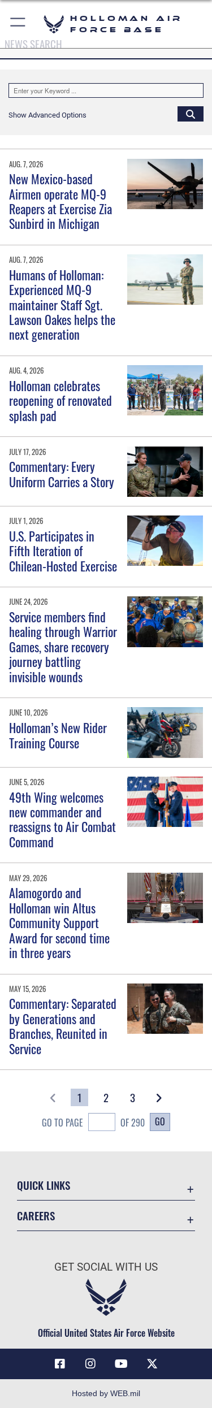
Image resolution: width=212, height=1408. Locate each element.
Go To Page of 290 (93, 1122)
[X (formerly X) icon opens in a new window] (152, 1363)
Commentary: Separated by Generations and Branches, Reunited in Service (62, 1025)
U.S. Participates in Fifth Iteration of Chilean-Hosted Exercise (63, 551)
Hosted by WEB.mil (106, 1393)
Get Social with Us (106, 1266)
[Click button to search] (191, 113)
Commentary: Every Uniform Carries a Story (61, 473)
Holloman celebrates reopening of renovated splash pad (60, 400)
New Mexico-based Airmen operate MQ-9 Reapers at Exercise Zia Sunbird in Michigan (60, 201)
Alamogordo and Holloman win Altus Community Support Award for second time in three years (59, 922)
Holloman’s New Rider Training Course (58, 734)
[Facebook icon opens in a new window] (59, 1363)
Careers (36, 1215)
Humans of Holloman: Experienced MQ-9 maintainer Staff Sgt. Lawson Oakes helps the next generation (62, 305)
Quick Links (43, 1185)
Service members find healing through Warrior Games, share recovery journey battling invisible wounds (63, 647)
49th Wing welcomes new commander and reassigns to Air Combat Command (62, 819)
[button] (18, 24)
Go (160, 1121)
